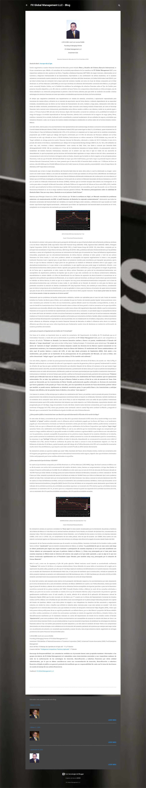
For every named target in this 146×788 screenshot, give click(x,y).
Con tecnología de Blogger (74, 774)
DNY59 (78, 778)
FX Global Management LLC (45, 671)
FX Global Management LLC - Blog (50, 5)
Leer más (112, 720)
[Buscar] (119, 6)
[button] (115, 15)
